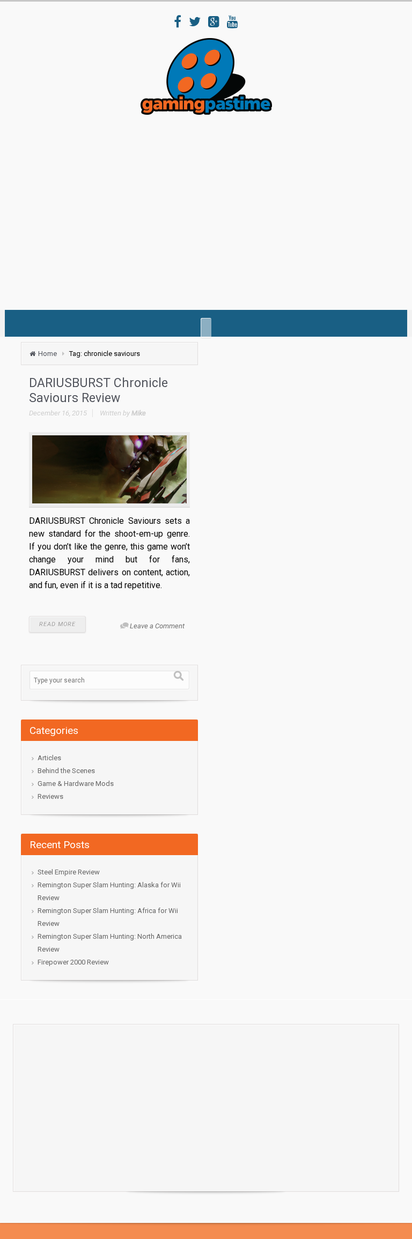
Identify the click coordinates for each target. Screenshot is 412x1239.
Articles (49, 758)
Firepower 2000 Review (73, 962)
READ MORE (57, 624)
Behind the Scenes (66, 771)
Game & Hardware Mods (76, 784)
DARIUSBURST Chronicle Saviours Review (98, 390)
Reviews (50, 796)
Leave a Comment (157, 626)
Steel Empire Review (69, 872)
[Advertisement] (216, 208)
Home (47, 354)
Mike (138, 413)
